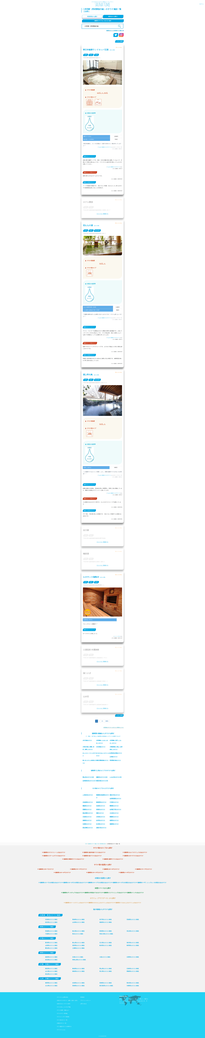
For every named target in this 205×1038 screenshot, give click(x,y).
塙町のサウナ (100, 813)
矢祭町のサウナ (87, 824)
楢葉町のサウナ (114, 816)
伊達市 (91, 54)
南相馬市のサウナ (101, 802)
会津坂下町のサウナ (115, 809)
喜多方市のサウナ (115, 795)
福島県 (85, 54)
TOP (86, 843)
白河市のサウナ (100, 820)
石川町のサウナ (100, 824)
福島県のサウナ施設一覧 (93, 843)
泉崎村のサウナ (87, 820)
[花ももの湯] (102, 254)
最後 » (107, 721)
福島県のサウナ (114, 824)
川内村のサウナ (100, 816)
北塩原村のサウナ (88, 802)
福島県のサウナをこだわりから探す (102, 20)
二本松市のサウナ (88, 795)
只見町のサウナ (114, 802)
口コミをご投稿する (102, 213)
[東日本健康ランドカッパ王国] (102, 83)
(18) (88, 777)
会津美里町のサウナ (115, 798)
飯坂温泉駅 (97, 230)
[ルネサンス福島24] (102, 615)
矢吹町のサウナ (100, 805)
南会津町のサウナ (88, 813)
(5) (102, 780)
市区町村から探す (92, 16)
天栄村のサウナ (87, 816)
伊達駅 (96, 54)
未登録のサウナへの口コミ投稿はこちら (113, 727)
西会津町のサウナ (88, 827)
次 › (103, 721)
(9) (115, 777)
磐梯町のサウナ (114, 805)
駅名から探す (113, 16)
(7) (89, 780)
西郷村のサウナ (87, 809)
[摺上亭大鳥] (102, 414)
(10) (101, 777)
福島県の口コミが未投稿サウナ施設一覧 (115, 30)
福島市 (91, 207)
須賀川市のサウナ (101, 827)
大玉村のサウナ (114, 813)
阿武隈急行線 (102, 843)
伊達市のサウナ (100, 809)
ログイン (201, 4)
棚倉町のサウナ (87, 805)
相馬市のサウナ (114, 820)
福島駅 (96, 582)
